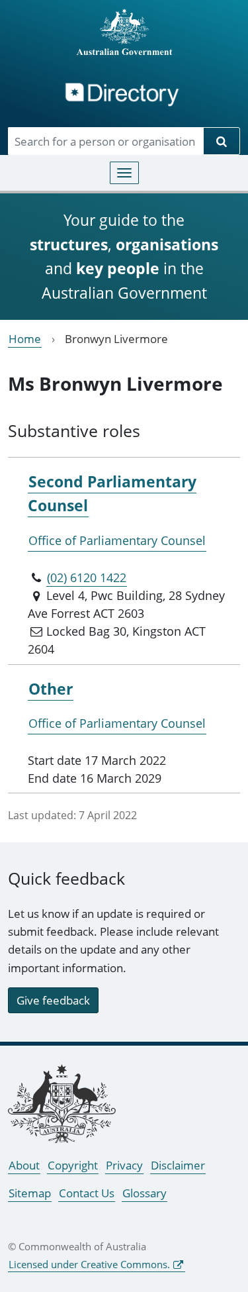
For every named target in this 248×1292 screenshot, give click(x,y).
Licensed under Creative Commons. (89, 1264)
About (24, 1165)
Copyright (73, 1165)
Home (25, 338)
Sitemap (30, 1193)
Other (50, 688)
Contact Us (86, 1193)
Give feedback (53, 1000)
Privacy (124, 1165)
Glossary (144, 1193)
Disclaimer (178, 1165)
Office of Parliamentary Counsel (117, 540)
